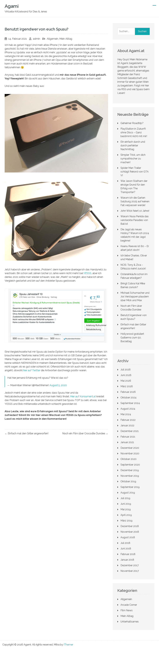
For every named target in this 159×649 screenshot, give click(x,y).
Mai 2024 (125, 414)
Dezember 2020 (129, 447)
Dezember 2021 (129, 431)
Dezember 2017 (129, 565)
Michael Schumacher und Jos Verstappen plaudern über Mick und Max (134, 296)
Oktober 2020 (128, 459)
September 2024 (130, 403)
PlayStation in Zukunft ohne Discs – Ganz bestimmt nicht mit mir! (133, 132)
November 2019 (129, 475)
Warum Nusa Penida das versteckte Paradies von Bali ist (134, 220)
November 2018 (129, 531)
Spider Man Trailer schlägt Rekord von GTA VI (134, 171)
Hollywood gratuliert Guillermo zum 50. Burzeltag (132, 337)
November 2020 (129, 453)
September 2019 (130, 487)
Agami (12, 6)
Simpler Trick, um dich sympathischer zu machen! (132, 158)
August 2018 (127, 537)
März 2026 (126, 386)
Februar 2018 (127, 554)
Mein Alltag (65, 38)
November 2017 (129, 570)
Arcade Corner (128, 604)
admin (36, 38)
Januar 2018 (127, 559)
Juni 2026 (125, 375)
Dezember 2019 (129, 470)
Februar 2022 (128, 419)
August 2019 (127, 492)
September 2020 (130, 464)
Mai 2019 (125, 509)
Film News (126, 610)
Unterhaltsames (129, 621)
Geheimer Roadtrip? (131, 123)
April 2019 (126, 515)
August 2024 (127, 408)
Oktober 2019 (128, 481)
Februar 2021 (127, 436)
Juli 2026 (125, 369)
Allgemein (52, 38)
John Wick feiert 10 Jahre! (134, 210)
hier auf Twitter (31, 370)
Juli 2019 (125, 498)
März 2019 (126, 520)
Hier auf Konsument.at (83, 396)
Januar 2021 (127, 442)
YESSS (87, 273)
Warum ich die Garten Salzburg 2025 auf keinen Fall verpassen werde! (134, 201)
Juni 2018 (125, 548)
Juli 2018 (125, 542)
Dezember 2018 (129, 526)
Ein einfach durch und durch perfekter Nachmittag (132, 145)
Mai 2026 (125, 380)
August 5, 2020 (58, 385)
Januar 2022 (127, 425)
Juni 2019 (125, 503)
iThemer (68, 644)
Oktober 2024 (128, 397)
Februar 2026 (128, 391)
